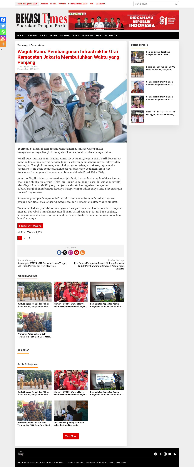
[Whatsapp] (3, 32)
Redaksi (59, 462)
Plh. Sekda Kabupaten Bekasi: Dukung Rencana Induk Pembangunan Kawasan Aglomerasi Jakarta (99, 264)
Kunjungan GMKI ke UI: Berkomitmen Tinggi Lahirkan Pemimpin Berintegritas (41, 263)
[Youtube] (76, 252)
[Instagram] (3, 38)
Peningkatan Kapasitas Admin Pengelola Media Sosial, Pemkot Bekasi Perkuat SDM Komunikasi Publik (105, 305)
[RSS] (82, 252)
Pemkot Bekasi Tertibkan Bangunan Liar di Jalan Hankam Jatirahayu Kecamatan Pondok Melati (161, 53)
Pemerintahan (22, 69)
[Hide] (1, 50)
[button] (176, 3)
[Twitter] (3, 26)
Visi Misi (79, 462)
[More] (3, 44)
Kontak (70, 462)
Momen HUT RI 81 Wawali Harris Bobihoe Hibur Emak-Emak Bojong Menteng (70, 305)
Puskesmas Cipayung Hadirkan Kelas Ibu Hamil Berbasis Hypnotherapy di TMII (69, 424)
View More (71, 436)
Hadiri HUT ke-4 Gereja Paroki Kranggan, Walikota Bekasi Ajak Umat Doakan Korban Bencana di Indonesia (161, 113)
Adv (111, 462)
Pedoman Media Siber (96, 462)
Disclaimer (121, 462)
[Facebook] (3, 20)
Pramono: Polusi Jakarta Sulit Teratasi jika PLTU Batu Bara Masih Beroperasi (34, 335)
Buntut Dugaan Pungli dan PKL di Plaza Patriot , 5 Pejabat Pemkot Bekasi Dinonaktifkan (33, 305)
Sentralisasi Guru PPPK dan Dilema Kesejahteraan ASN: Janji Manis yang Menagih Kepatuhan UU (159, 83)
